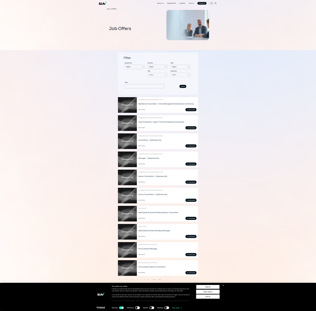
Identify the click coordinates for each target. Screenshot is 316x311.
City (149, 71)
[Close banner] (223, 285)
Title (126, 82)
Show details (176, 307)
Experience (128, 63)
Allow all (207, 287)
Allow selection (208, 291)
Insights (182, 3)
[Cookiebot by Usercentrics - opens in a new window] (101, 308)
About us (160, 3)
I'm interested (191, 110)
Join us (191, 3)
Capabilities (171, 3)
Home (108, 8)
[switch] (137, 307)
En (211, 3)
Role (172, 63)
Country (150, 63)
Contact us (202, 3)
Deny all (208, 296)
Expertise (174, 71)
